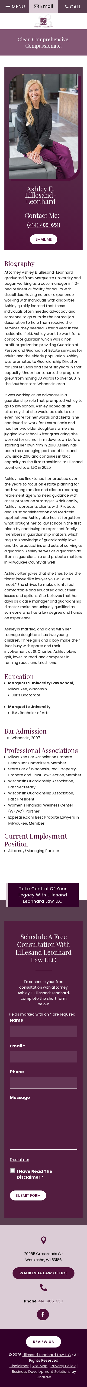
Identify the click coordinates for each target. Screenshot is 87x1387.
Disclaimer (19, 1159)
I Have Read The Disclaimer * (34, 1174)
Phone (17, 1072)
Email (17, 1046)
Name (16, 1020)
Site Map (40, 1366)
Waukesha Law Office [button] (43, 1273)
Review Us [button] (43, 1341)
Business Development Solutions (41, 1371)
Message (20, 1097)
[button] (14, 5)
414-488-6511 (50, 1301)
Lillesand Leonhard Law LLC (47, 1354)
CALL (75, 6)
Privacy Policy (63, 1366)
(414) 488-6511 (43, 225)
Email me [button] (43, 239)
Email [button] (46, 6)
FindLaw (43, 1377)
